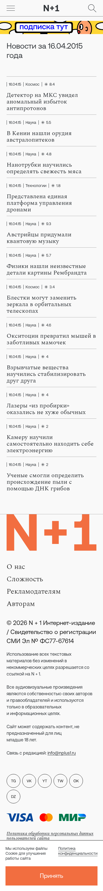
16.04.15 (15, 84)
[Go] (11, 8)
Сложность (25, 579)
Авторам (21, 603)
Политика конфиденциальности (78, 851)
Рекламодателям (34, 591)
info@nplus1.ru (62, 752)
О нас (16, 566)
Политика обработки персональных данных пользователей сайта (50, 836)
